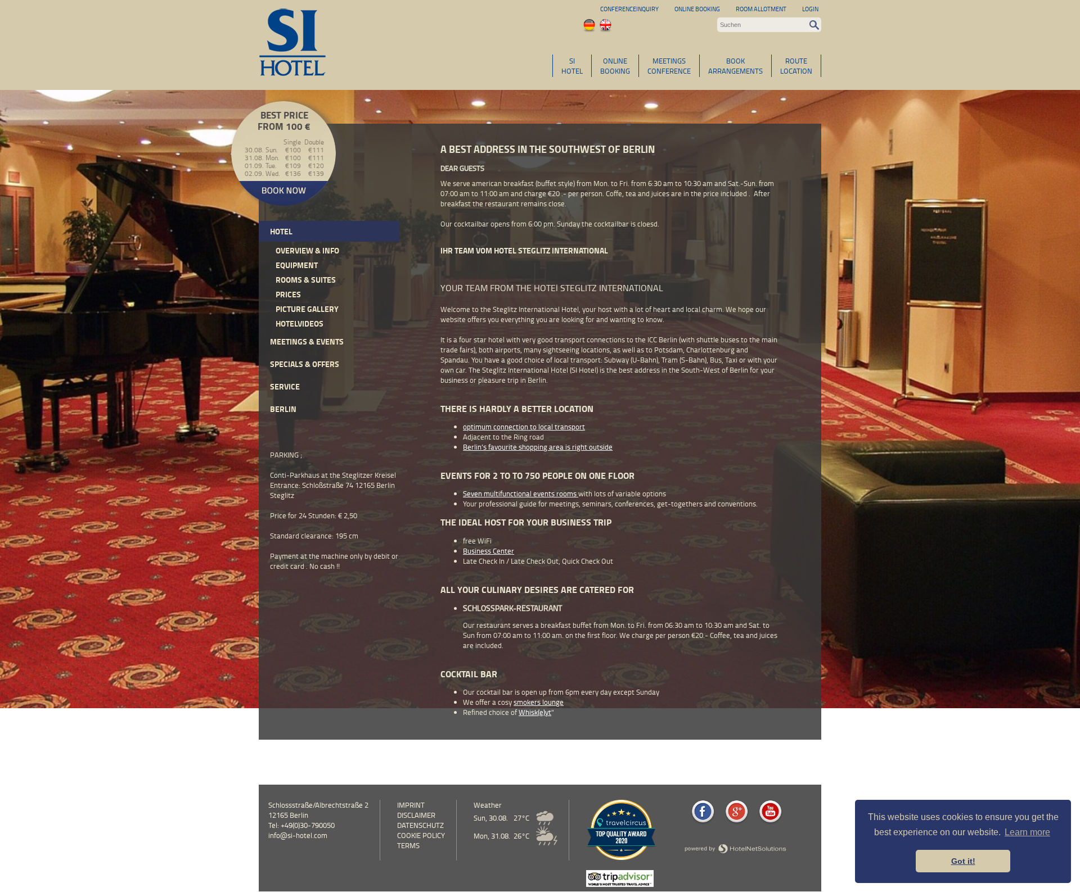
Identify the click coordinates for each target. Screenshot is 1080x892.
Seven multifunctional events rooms (520, 493)
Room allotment (761, 8)
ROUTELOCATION (796, 66)
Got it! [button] (963, 861)
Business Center (488, 551)
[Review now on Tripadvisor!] (620, 884)
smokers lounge (539, 702)
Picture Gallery (307, 309)
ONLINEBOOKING (615, 66)
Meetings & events (307, 341)
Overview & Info (307, 250)
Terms (408, 845)
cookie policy (421, 835)
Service (285, 386)
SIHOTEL (572, 66)
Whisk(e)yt (535, 712)
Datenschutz (420, 825)
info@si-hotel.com (297, 835)
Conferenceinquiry (629, 8)
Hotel (281, 231)
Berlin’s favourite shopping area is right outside (538, 447)
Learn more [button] (1027, 832)
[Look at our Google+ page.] (736, 822)
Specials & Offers (304, 364)
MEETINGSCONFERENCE (669, 66)
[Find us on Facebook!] (703, 822)
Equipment (297, 265)
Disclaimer (416, 815)
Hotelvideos (299, 323)
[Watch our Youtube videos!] (770, 822)
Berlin (283, 409)
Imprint (411, 805)
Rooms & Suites (306, 280)
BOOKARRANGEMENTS (735, 66)
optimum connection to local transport (524, 427)
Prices (288, 294)
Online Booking (697, 8)
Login (810, 8)
